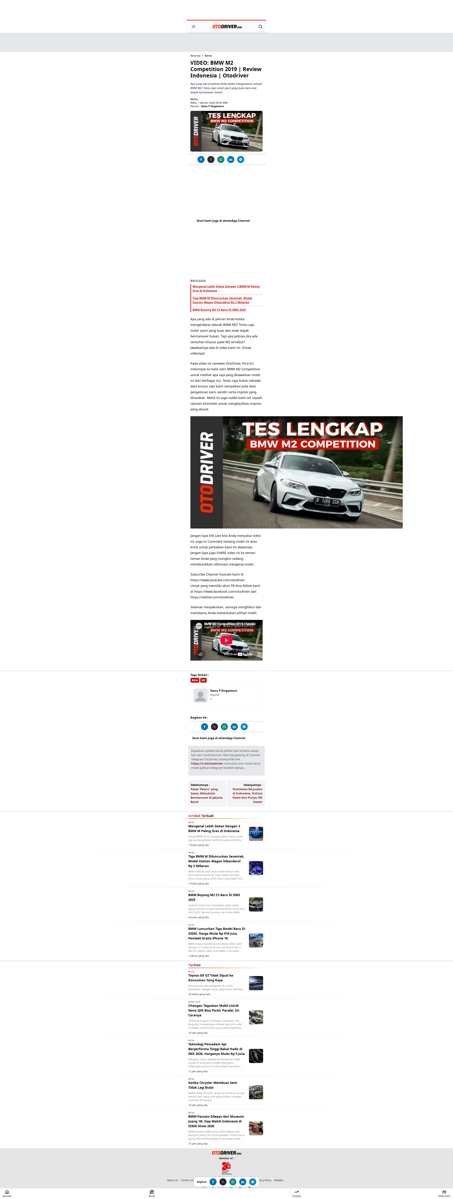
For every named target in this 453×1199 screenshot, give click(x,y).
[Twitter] (211, 159)
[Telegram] (240, 159)
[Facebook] (201, 159)
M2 (203, 680)
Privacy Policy (263, 1180)
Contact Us (187, 1180)
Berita (208, 55)
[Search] (260, 26)
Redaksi (278, 1180)
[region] (226, 10)
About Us (172, 1180)
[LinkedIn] (230, 159)
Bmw (195, 680)
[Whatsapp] (220, 159)
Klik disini (253, 738)
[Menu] (193, 26)
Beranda (195, 55)
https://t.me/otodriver (207, 763)
